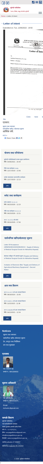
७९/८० (5, 135)
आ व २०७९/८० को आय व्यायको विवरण (15, 301)
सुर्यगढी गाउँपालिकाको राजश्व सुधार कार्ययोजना (16, 159)
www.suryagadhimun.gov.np (17, 438)
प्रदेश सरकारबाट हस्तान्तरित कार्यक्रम (14, 177)
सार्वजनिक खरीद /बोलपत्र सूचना (14, 338)
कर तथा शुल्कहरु (9, 345)
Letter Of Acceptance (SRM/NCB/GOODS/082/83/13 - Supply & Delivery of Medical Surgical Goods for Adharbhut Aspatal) (21, 247)
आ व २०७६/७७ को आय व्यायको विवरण (15, 310)
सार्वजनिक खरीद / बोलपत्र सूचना (13, 129)
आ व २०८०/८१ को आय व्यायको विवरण (15, 292)
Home (3, 16)
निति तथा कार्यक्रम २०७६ (11, 168)
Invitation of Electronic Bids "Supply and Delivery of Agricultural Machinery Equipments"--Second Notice (21, 267)
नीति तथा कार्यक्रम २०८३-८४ (12, 211)
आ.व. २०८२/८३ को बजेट (11, 220)
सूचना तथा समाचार (9, 126)
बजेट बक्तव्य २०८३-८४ (10, 202)
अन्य (7, 186)
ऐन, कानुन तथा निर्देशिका (11, 342)
